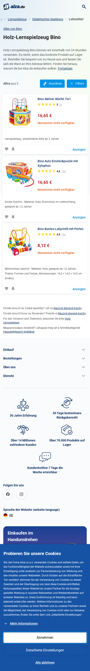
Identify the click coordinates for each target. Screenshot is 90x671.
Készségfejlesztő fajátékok (19, 331)
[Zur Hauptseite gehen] (14, 6)
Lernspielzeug (17, 19)
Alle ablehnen (45, 662)
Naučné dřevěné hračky (68, 308)
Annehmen (45, 637)
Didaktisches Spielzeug (47, 19)
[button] (45, 349)
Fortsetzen (65, 68)
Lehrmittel (76, 19)
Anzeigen (79, 149)
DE (11, 515)
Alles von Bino (12, 29)
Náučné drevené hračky (72, 313)
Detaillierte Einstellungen (45, 650)
